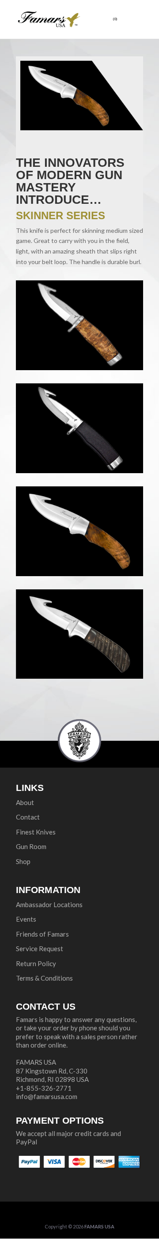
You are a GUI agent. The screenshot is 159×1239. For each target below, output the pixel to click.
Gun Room (31, 846)
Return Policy (36, 963)
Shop (23, 861)
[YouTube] (92, 1213)
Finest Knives (36, 832)
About (25, 802)
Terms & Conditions (44, 978)
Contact (28, 817)
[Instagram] (111, 1213)
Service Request (39, 948)
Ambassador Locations (49, 904)
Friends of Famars (42, 934)
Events (26, 919)
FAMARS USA (99, 1226)
